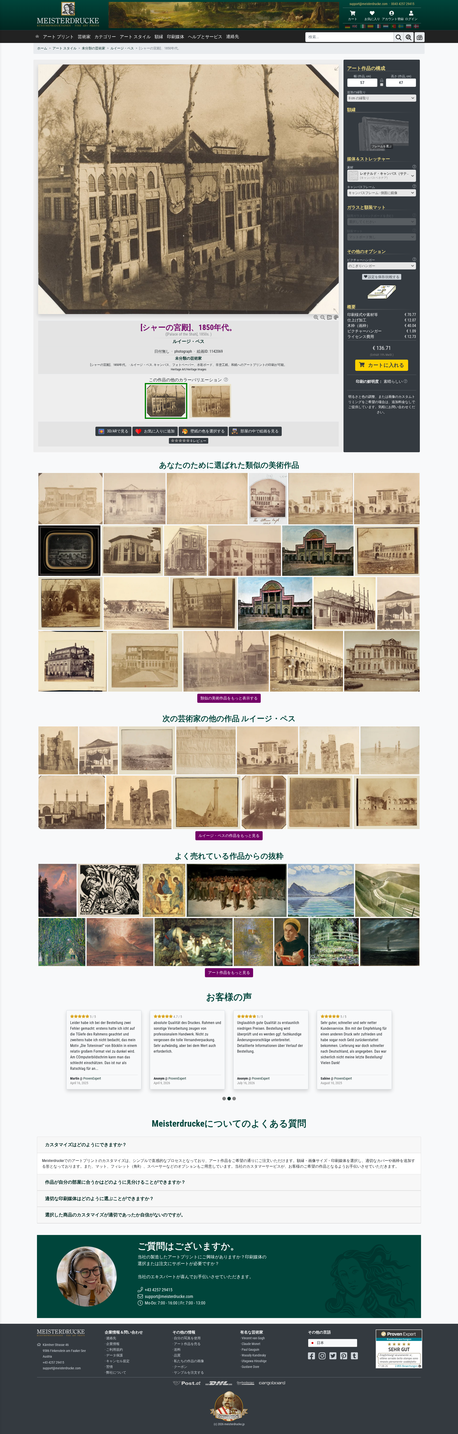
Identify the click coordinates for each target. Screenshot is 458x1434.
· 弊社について (115, 1373)
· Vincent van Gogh (252, 1338)
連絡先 (232, 36)
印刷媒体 (175, 36)
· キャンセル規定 (117, 1361)
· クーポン (179, 1367)
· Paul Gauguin (249, 1350)
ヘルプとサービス (205, 36)
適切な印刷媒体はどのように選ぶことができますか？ (99, 1198)
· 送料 (176, 1350)
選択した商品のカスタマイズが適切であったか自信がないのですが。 (115, 1215)
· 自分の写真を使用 (186, 1338)
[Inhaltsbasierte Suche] (409, 37)
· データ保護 (114, 1355)
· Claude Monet (250, 1344)
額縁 (159, 36)
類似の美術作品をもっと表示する (229, 698)
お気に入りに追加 (158, 431)
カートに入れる (384, 365)
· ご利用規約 (114, 1350)
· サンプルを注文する (188, 1373)
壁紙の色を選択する (206, 431)
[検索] (399, 37)
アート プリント (58, 36)
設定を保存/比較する (383, 277)
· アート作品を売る (186, 1344)
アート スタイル (135, 36)
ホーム (42, 48)
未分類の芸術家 (93, 48)
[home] (37, 36)
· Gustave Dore (249, 1367)
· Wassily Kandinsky (253, 1355)
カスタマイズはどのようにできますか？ (86, 1144)
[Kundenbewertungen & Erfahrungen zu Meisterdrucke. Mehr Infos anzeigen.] (399, 1348)
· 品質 (176, 1355)
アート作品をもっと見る (229, 972)
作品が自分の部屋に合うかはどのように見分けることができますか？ (115, 1182)
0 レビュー (198, 441)
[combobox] (381, 98)
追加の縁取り (356, 92)
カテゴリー (105, 36)
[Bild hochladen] (420, 37)
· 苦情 (109, 1367)
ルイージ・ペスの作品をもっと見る (229, 835)
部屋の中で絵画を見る (258, 431)
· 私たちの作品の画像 (188, 1361)
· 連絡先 (110, 1338)
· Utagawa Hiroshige (253, 1361)
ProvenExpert (89, 1079)
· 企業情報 (112, 1344)
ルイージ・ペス (122, 48)
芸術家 (84, 36)
